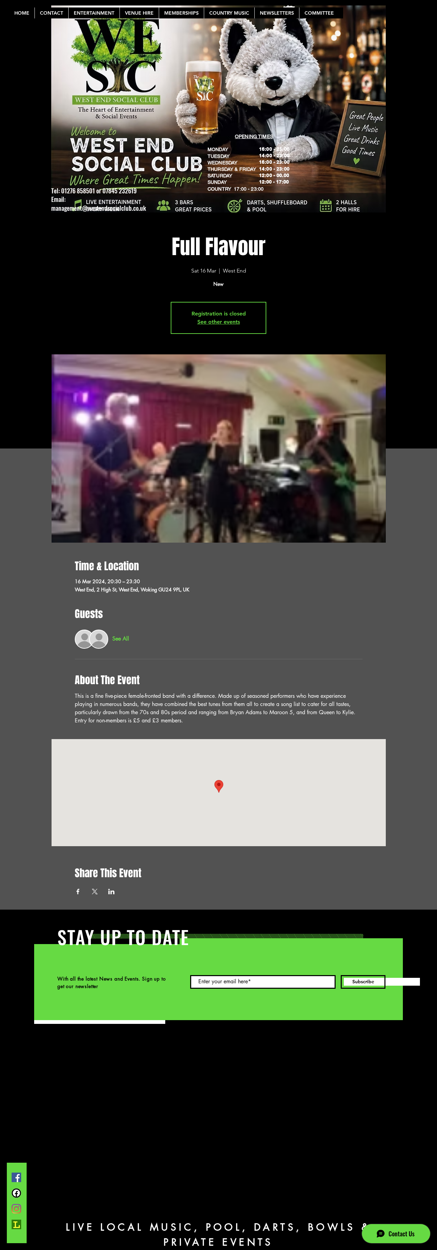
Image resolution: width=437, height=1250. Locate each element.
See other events (218, 322)
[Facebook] (16, 1177)
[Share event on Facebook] (78, 891)
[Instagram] (16, 1209)
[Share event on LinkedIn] (111, 891)
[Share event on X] (94, 891)
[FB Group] (16, 1193)
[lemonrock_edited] (16, 1224)
